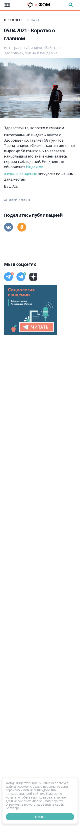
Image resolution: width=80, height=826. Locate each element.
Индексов (34, 166)
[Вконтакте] (8, 227)
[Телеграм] (8, 276)
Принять (40, 816)
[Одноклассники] (21, 227)
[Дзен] (33, 276)
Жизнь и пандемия (20, 173)
